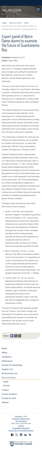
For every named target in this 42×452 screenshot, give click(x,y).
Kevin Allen (13, 60)
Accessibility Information (21, 428)
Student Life (7, 369)
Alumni (5, 402)
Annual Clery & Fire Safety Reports (21, 430)
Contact (5, 390)
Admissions (7, 361)
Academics (7, 356)
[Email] (19, 335)
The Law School (21, 421)
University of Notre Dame (21, 419)
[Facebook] (11, 335)
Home (4, 23)
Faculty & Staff (9, 398)
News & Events (15, 23)
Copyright (18, 416)
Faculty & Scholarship (12, 365)
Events (6, 385)
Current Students (9, 394)
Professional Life (9, 373)
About (4, 352)
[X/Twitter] (15, 335)
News (26, 23)
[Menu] (38, 9)
